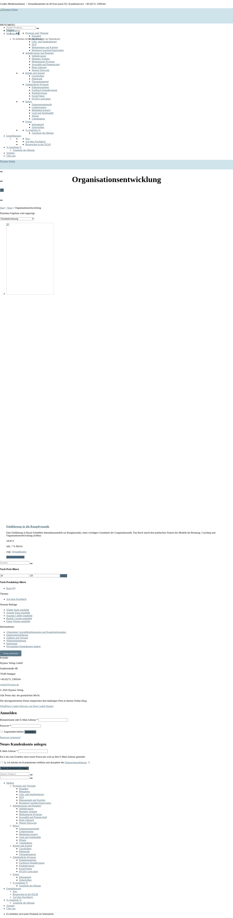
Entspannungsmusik (42, 104)
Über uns (11, 155)
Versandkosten (19, 551)
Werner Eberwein (40, 70)
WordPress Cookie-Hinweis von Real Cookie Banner (26, 706)
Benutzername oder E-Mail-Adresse (19, 719)
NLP (34, 44)
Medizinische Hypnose (43, 61)
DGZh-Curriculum (41, 98)
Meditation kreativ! (41, 110)
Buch (9, 588)
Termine (10, 153)
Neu (27, 138)
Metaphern (37, 38)
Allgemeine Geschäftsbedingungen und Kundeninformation (36, 632)
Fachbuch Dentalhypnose (44, 90)
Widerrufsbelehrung (16, 640)
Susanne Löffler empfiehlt (19, 615)
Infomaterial (38, 124)
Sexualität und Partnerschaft (46, 64)
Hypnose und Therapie (36, 33)
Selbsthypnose (39, 56)
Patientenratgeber (40, 87)
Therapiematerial (40, 81)
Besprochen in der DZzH (38, 144)
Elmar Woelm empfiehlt (18, 621)
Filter (63, 575)
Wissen (35, 116)
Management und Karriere (45, 47)
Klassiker (36, 36)
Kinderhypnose (39, 93)
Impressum (11, 643)
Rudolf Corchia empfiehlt (19, 618)
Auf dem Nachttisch (35, 141)
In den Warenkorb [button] (15, 557)
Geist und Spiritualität (42, 113)
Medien (10, 30)
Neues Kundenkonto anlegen (14, 768)
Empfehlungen (13, 135)
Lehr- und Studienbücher (44, 41)
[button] (7, 24)
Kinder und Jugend (35, 73)
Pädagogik (37, 78)
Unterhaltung (38, 118)
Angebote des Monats (43, 133)
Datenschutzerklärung (17, 635)
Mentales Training (41, 58)
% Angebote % (32, 130)
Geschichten (38, 76)
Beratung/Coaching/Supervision (48, 50)
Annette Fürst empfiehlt (18, 612)
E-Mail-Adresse (9, 751)
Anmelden (30, 732)
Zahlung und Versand (17, 637)
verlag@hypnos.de (9, 684)
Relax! (28, 101)
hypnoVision (38, 96)
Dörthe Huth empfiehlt (17, 610)
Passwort (5, 725)
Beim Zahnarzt (39, 67)
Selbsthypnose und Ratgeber (39, 53)
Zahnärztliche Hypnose (37, 84)
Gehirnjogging (39, 107)
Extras (28, 121)
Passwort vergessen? (10, 737)
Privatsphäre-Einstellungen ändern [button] (23, 646)
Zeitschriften (38, 127)
